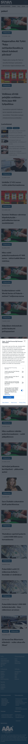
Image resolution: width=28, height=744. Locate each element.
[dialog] (14, 372)
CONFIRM (8, 397)
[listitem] (14, 368)
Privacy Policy (22, 402)
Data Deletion (5, 402)
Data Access (14, 402)
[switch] (22, 372)
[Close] (25, 341)
